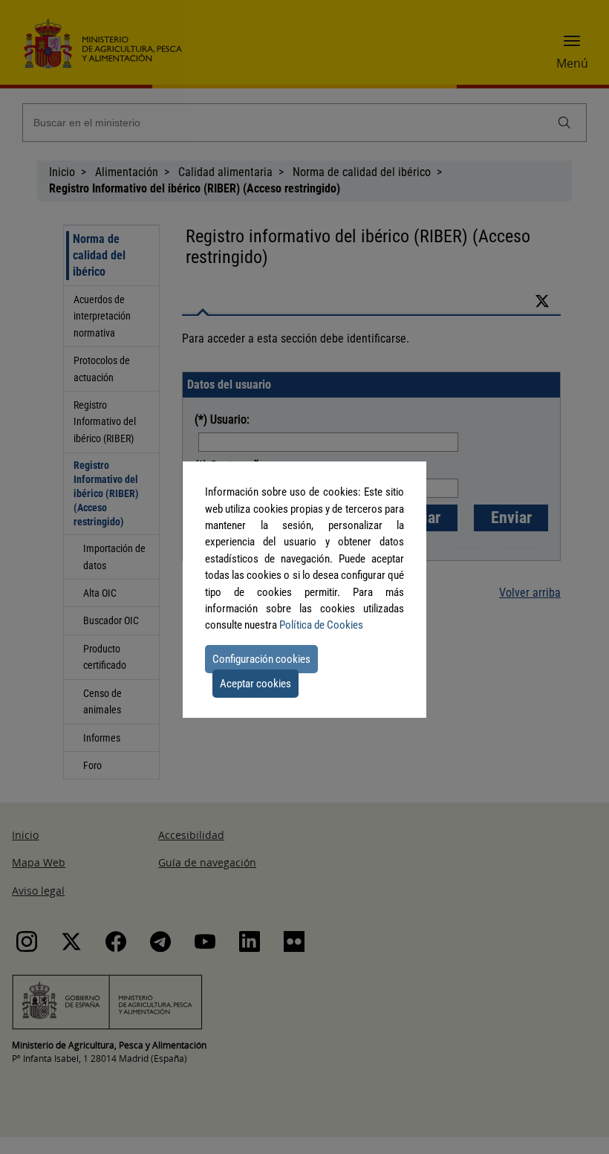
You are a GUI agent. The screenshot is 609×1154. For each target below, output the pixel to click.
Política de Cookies (321, 625)
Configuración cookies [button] (261, 659)
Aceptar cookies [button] (255, 683)
